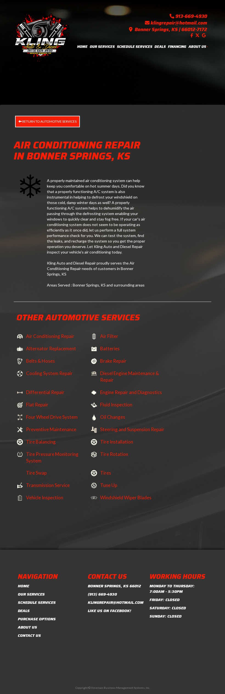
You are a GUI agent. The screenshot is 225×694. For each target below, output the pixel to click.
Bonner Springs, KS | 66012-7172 (171, 29)
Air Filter (109, 336)
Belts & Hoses (40, 361)
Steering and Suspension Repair (132, 429)
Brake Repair (113, 361)
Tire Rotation (114, 454)
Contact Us (29, 635)
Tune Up (108, 485)
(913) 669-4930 (102, 594)
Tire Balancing (41, 442)
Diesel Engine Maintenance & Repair (129, 376)
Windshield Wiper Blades (125, 497)
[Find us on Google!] (204, 35)
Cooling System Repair (49, 373)
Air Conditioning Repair (50, 336)
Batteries (110, 348)
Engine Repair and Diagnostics (131, 392)
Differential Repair (45, 392)
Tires (105, 473)
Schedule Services (134, 46)
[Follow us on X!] (198, 35)
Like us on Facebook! (109, 610)
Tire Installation (116, 442)
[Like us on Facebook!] (192, 35)
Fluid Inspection (116, 404)
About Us (197, 46)
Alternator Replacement (51, 348)
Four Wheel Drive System (52, 417)
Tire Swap (36, 473)
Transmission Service (48, 485)
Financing (177, 46)
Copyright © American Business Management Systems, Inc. (112, 687)
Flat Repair (37, 404)
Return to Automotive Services (49, 121)
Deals (160, 46)
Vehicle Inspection (44, 497)
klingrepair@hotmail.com (179, 22)
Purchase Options (37, 619)
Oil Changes (112, 417)
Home (82, 46)
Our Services (102, 46)
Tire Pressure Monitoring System (52, 457)
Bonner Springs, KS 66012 (114, 586)
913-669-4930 (191, 16)
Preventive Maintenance (51, 429)
